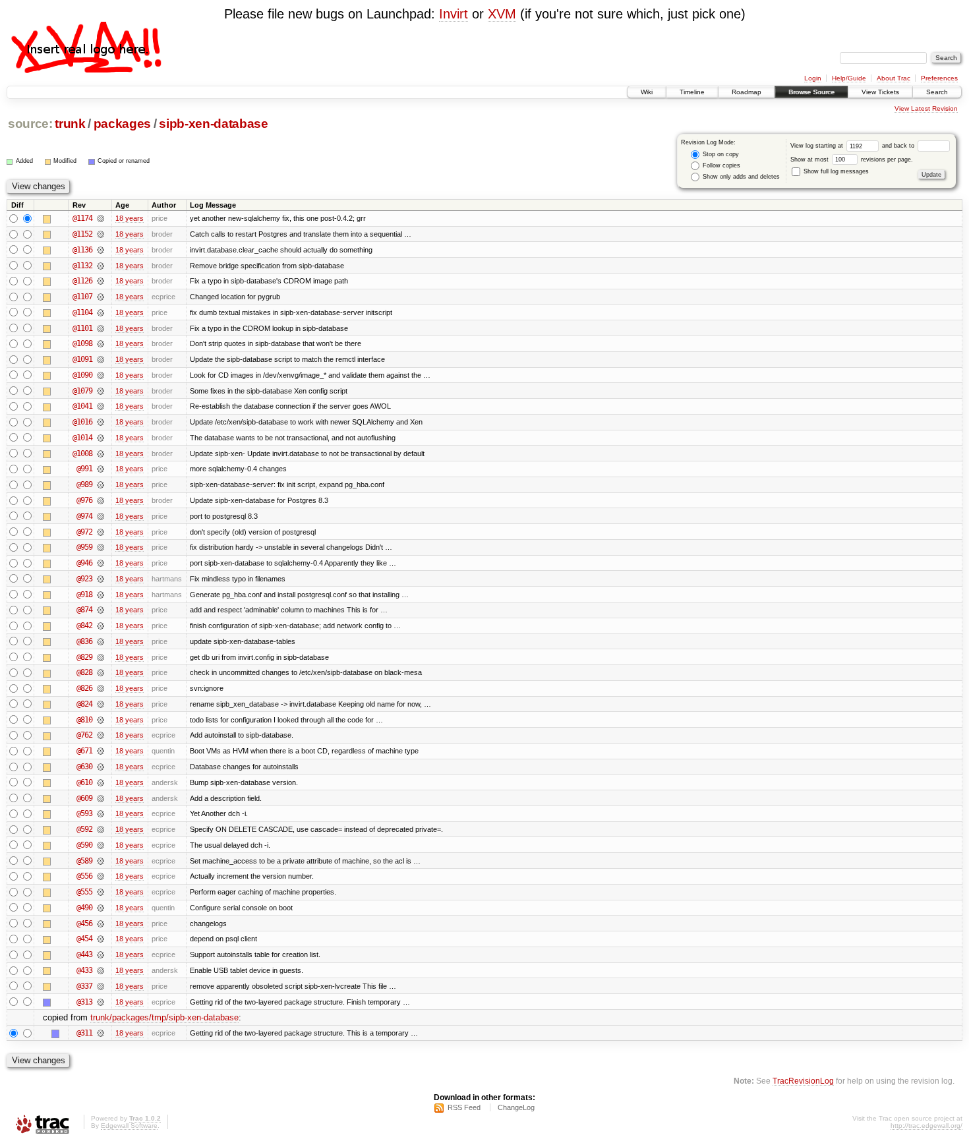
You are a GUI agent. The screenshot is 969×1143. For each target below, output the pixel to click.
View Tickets (880, 92)
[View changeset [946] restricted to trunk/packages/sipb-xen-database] (100, 563)
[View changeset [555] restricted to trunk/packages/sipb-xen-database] (100, 891)
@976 (84, 500)
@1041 (82, 406)
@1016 (82, 421)
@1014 (82, 437)
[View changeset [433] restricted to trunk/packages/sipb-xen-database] (100, 970)
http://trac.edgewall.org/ (926, 1125)
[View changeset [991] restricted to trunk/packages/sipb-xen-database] (100, 468)
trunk (70, 124)
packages (122, 124)
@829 (84, 657)
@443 (84, 954)
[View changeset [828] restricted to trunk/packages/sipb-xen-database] (100, 672)
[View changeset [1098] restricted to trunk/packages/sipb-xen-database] (100, 343)
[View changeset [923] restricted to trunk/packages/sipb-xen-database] (100, 578)
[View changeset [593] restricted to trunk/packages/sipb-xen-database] (100, 813)
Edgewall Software (129, 1125)
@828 (84, 672)
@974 (84, 516)
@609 (84, 798)
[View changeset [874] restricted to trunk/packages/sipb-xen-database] (100, 609)
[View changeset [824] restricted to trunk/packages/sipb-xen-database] (100, 704)
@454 (84, 938)
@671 (84, 750)
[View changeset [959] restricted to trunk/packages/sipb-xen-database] (100, 547)
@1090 (82, 375)
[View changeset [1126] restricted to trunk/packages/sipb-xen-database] (100, 280)
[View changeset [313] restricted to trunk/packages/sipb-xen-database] (100, 1002)
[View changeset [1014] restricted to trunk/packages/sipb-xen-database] (100, 437)
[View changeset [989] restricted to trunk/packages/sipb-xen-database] (100, 484)
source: (30, 124)
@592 (84, 829)
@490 (84, 907)
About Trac (893, 78)
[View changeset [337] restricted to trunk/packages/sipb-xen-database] (100, 986)
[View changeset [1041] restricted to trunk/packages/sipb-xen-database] (100, 406)
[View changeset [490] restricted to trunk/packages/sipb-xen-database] (100, 907)
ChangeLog (516, 1107)
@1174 (82, 218)
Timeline (692, 92)
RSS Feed (464, 1107)
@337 (84, 986)
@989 (84, 484)
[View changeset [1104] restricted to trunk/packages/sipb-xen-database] (100, 312)
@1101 (82, 328)
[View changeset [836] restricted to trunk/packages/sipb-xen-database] (100, 641)
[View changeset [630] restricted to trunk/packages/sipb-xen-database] (100, 766)
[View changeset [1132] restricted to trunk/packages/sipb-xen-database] (100, 265)
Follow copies (720, 165)
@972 (84, 532)
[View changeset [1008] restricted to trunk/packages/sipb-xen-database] (100, 453)
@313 (84, 1002)
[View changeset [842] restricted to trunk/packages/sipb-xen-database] (100, 625)
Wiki (647, 92)
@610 (84, 782)
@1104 (82, 312)
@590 (84, 845)
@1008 (82, 453)
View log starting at (817, 145)
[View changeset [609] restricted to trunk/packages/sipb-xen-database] (100, 798)
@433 (84, 970)
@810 (84, 719)
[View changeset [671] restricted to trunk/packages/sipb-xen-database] (100, 750)
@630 (84, 766)
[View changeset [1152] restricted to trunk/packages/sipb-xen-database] (100, 234)
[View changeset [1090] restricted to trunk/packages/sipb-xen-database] (100, 375)
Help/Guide (849, 78)
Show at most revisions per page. (851, 159)
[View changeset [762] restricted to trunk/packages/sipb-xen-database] (100, 735)
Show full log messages (835, 171)
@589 (84, 860)
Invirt (453, 14)
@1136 (82, 249)
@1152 (82, 234)
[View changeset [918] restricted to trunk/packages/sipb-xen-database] (100, 594)
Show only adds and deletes (740, 176)
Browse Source (811, 92)
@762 (84, 735)
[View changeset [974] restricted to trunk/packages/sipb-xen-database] (100, 516)
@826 (84, 688)
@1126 (82, 280)
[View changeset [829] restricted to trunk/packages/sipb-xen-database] (100, 657)
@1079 (82, 391)
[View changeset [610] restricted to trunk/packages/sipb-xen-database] (100, 782)
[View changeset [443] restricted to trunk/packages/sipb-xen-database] (100, 954)
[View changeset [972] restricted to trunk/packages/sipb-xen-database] (100, 532)
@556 (84, 876)
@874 (84, 609)
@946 (84, 563)
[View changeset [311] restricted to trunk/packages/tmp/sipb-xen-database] (100, 1033)
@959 (84, 547)
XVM (502, 14)
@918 (84, 594)
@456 (84, 923)
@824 (84, 704)
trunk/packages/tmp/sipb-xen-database (164, 1017)
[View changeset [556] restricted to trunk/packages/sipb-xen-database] (100, 876)
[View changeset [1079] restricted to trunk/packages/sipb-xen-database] (100, 391)
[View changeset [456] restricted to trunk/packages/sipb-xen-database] (100, 923)
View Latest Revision (926, 108)
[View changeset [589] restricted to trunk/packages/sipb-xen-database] (100, 860)
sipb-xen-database (213, 124)
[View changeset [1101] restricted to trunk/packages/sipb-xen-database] (100, 328)
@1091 (82, 359)
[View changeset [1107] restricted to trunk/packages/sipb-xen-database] (100, 296)
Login (812, 78)
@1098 (82, 343)
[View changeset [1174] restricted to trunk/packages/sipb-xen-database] (100, 218)
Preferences (939, 78)
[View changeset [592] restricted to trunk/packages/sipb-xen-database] (100, 829)
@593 (84, 813)
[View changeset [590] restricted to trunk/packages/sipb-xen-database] (100, 845)
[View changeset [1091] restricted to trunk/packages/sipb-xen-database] (100, 359)
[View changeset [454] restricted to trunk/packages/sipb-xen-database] (100, 938)
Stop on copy (720, 154)
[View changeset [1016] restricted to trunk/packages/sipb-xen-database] (100, 421)
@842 (84, 625)
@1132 (82, 265)
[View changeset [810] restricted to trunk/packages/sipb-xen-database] (100, 719)
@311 (84, 1033)
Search (937, 92)
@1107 (82, 296)
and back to (899, 145)
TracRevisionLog (803, 1080)
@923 (84, 578)
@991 (84, 468)
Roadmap (746, 92)
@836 (84, 641)
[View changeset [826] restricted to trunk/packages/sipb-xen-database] (100, 688)
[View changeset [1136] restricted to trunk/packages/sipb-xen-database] (100, 249)
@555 (84, 891)
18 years (129, 218)
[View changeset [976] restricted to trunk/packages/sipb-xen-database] (100, 500)
